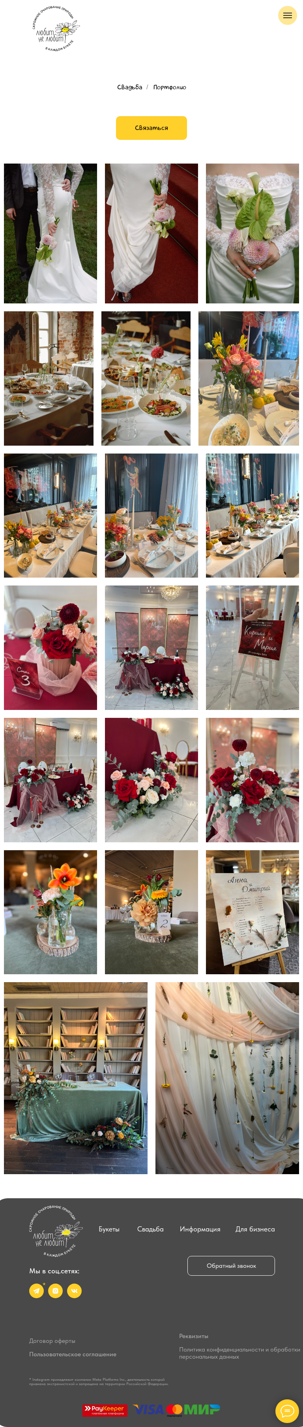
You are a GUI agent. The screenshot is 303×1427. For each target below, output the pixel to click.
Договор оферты (52, 1340)
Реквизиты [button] (193, 1336)
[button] (231, 1266)
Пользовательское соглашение (72, 1354)
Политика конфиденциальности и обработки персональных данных (239, 1353)
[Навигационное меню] (287, 15)
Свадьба (129, 87)
